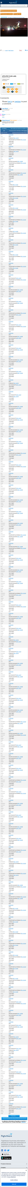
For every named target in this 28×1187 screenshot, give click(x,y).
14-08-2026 (11, 1103)
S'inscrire (23, 1122)
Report (3, 111)
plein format (11, 50)
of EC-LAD (6, 83)
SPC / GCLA (15, 184)
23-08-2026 (11, 496)
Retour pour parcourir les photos (9, 10)
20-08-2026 (11, 823)
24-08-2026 (11, 356)
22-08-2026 (11, 613)
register (17, 101)
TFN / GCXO (23, 139)
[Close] (26, 1170)
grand (6, 50)
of (13, 83)
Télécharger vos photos (7, 14)
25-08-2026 (11, 228)
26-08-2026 (11, 134)
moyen (3, 50)
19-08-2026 (11, 951)
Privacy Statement (11, 1177)
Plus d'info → (14, 1115)
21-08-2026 (11, 683)
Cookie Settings (14, 1180)
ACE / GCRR (20, 161)
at (21, 83)
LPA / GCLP (18, 278)
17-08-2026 (11, 1057)
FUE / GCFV (16, 138)
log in (10, 101)
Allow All (14, 1184)
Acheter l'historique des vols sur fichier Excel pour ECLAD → (14, 1118)
